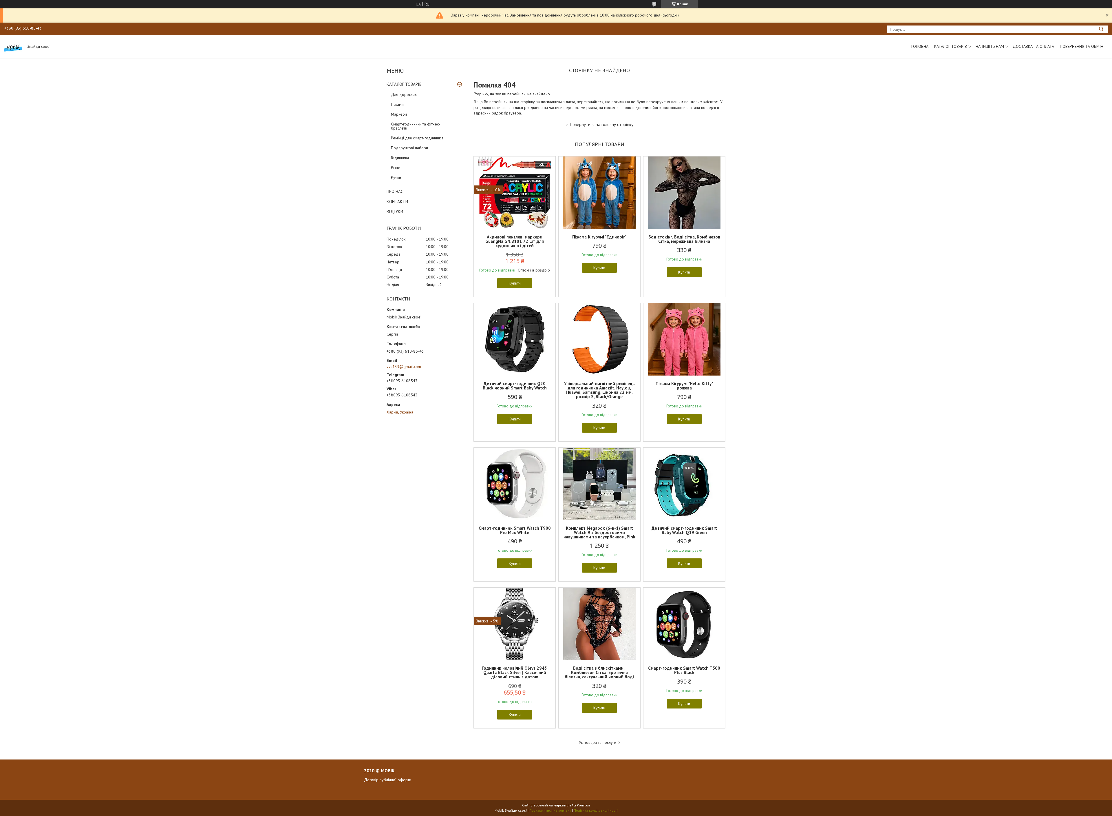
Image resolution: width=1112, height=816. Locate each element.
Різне (395, 167)
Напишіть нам (990, 46)
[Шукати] (1101, 29)
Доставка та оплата (1033, 46)
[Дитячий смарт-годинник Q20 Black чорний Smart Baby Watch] (514, 339)
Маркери (399, 114)
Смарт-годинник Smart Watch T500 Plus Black (684, 670)
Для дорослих (404, 94)
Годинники (400, 157)
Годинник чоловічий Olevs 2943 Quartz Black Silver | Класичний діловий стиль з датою (514, 672)
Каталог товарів (950, 46)
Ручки (396, 177)
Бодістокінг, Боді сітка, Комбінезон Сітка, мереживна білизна (684, 239)
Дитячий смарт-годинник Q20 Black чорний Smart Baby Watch (515, 385)
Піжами (397, 104)
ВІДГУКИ (395, 211)
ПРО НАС (395, 191)
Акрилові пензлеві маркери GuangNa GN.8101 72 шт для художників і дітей (514, 241)
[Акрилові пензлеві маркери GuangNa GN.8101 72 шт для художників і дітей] (514, 192)
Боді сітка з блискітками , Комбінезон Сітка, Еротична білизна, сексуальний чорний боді (599, 672)
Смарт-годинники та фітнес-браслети (415, 126)
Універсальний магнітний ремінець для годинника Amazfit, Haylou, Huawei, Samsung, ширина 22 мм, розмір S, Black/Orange (599, 390)
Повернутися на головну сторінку (601, 124)
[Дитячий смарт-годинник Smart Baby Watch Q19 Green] (684, 484)
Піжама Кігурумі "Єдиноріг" (599, 237)
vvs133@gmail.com (404, 366)
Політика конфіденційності (596, 810)
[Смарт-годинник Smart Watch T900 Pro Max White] (514, 484)
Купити (515, 283)
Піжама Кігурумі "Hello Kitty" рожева (684, 385)
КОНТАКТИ (397, 201)
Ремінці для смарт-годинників (417, 138)
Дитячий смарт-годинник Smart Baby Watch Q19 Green (684, 530)
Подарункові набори (409, 147)
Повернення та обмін (1081, 46)
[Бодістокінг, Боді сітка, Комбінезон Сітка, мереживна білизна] (684, 192)
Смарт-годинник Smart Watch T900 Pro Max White (515, 530)
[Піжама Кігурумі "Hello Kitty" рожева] (684, 339)
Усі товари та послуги (597, 742)
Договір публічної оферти (387, 779)
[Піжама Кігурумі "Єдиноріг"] (599, 192)
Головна (919, 46)
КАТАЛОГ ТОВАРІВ (404, 84)
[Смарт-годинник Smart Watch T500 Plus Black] (684, 624)
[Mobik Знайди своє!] (13, 46)
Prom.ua (583, 805)
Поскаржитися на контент (550, 810)
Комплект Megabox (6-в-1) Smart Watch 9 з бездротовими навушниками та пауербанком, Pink (599, 532)
